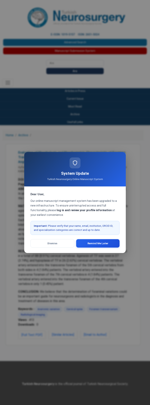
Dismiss (52, 243)
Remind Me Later (98, 243)
